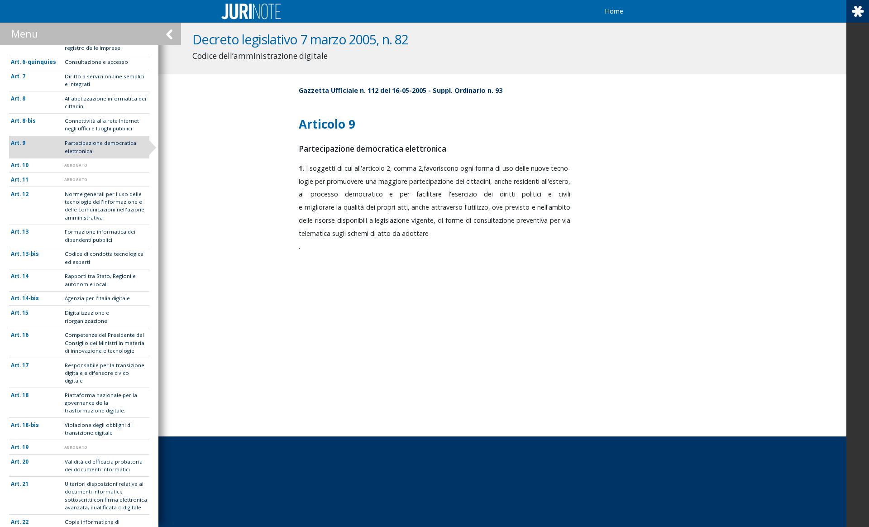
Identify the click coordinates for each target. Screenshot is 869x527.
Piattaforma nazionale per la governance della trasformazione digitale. (101, 403)
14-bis (30, 298)
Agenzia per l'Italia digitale (97, 298)
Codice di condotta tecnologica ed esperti (104, 257)
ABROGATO (75, 165)
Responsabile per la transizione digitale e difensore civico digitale (104, 373)
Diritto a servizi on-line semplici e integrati (104, 80)
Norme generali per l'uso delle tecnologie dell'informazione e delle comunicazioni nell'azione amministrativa (104, 206)
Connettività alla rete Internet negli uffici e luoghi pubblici (102, 124)
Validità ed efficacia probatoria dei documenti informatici (104, 465)
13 (25, 231)
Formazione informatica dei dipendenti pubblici (100, 235)
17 (25, 365)
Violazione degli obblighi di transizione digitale (98, 429)
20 (25, 461)
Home (614, 11)
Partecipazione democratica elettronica (100, 146)
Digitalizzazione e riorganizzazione (87, 316)
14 (25, 276)
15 (25, 312)
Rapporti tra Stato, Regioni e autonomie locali (100, 280)
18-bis (30, 425)
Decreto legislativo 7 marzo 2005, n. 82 (300, 39)
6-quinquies (39, 61)
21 (25, 483)
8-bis (29, 120)
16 (25, 334)
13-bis (30, 253)
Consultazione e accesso (96, 61)
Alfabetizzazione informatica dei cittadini (105, 102)
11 (25, 179)
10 (25, 165)
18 (25, 395)
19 (25, 447)
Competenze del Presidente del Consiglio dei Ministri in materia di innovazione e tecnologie (104, 342)
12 (25, 194)
